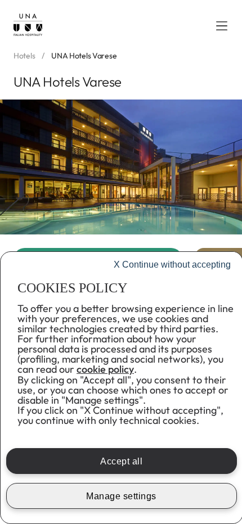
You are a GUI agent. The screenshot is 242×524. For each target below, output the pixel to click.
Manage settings (121, 496)
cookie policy (105, 369)
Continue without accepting (172, 264)
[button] (221, 26)
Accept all (121, 461)
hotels (24, 56)
